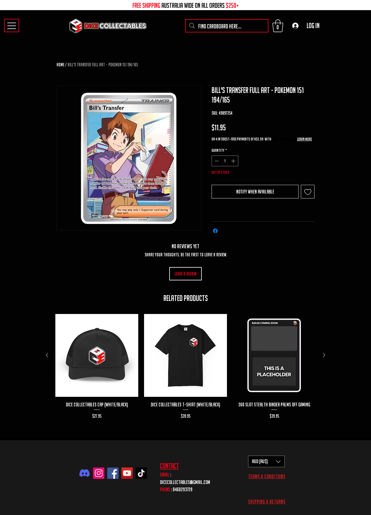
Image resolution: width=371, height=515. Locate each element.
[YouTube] (127, 473)
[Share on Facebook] (215, 230)
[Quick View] (96, 355)
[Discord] (84, 473)
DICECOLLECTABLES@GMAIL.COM (185, 482)
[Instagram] (98, 473)
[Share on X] (226, 230)
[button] (277, 25)
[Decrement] (216, 161)
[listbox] (266, 461)
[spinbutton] (225, 161)
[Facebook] (113, 473)
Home (60, 64)
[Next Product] (324, 355)
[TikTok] (141, 473)
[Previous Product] (46, 355)
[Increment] (233, 161)
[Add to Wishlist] (307, 191)
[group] (185, 370)
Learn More (304, 139)
